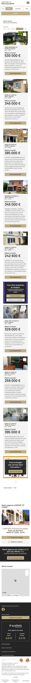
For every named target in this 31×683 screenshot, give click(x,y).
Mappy (16, 595)
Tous (3, 8)
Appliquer (15, 13)
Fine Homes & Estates (8, 655)
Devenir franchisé (7, 647)
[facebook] (3, 609)
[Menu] (28, 2)
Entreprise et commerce (8, 651)
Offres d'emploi (6, 644)
